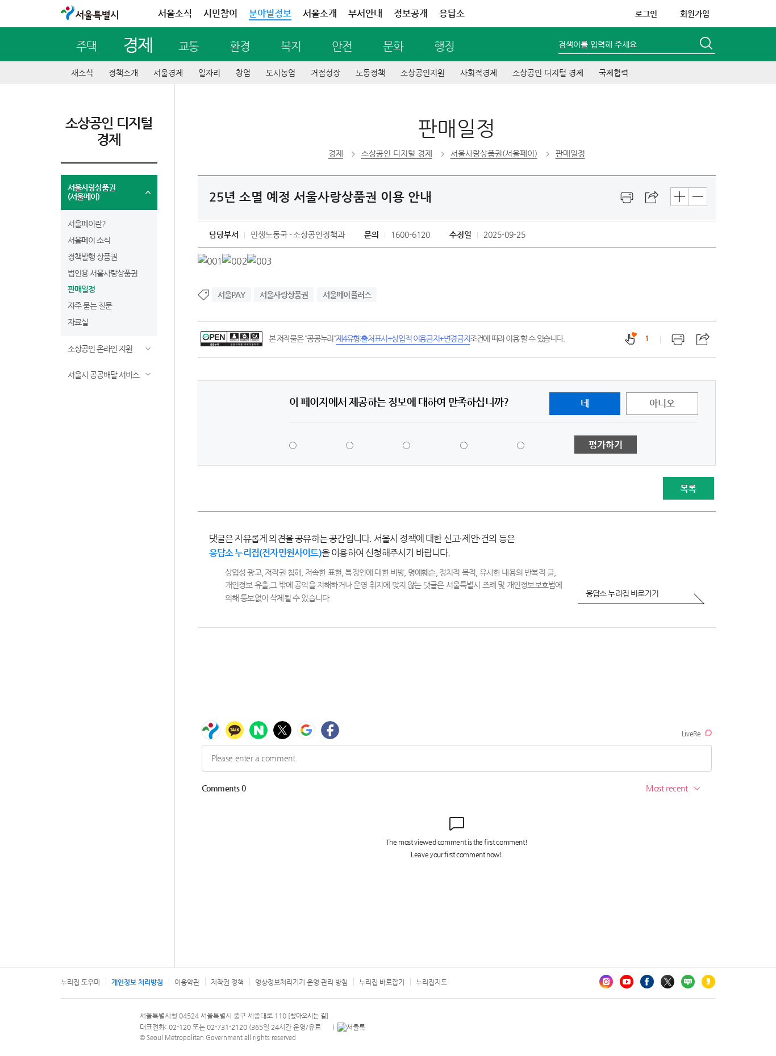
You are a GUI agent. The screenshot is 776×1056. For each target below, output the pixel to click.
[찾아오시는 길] (308, 1016)
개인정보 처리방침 (137, 982)
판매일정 (81, 289)
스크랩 (652, 197)
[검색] (707, 44)
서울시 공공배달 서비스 (103, 374)
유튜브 (626, 981)
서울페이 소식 (89, 240)
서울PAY (231, 294)
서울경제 (168, 72)
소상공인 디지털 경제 (547, 72)
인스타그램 (606, 981)
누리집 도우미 (80, 982)
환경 (240, 46)
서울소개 (320, 13)
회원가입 (695, 13)
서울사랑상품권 (284, 294)
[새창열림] (627, 197)
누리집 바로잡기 (381, 982)
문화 (393, 46)
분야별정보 (270, 13)
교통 (188, 46)
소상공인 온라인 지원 (100, 348)
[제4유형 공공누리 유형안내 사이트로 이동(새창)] (231, 338)
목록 (688, 488)
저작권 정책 (227, 982)
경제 (138, 45)
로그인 (646, 13)
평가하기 (606, 444)
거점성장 (325, 72)
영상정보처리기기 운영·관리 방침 (301, 982)
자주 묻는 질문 (90, 305)
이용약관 (186, 982)
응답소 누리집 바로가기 (622, 593)
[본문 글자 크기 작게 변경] (698, 196)
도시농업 (280, 72)
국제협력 (613, 72)
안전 (342, 46)
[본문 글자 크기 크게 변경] (679, 196)
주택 (86, 46)
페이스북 (647, 981)
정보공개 (411, 13)
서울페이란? (87, 223)
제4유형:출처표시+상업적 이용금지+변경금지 (403, 338)
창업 (243, 72)
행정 (444, 46)
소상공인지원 (422, 72)
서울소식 (175, 13)
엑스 (667, 981)
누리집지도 (431, 982)
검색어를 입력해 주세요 (597, 44)
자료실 (78, 321)
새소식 (82, 72)
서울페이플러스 (347, 294)
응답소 (452, 13)
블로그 (688, 981)
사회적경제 (478, 72)
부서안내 (365, 13)
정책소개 (123, 72)
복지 (291, 46)
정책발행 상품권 (92, 256)
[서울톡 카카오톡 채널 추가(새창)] (351, 1027)
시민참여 (220, 13)
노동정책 (370, 72)
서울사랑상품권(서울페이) (91, 192)
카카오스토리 (708, 981)
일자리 (209, 72)
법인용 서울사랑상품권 (102, 273)
